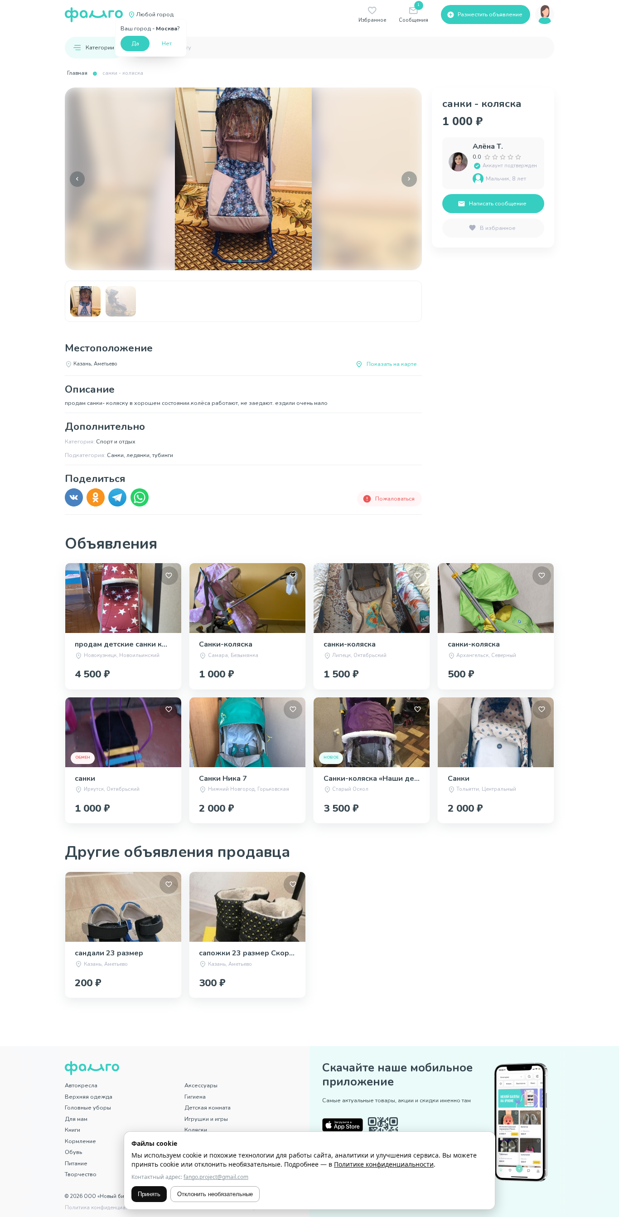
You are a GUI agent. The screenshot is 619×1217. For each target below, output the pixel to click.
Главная (77, 73)
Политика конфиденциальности (105, 1207)
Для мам (76, 1119)
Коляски (195, 1130)
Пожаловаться (395, 498)
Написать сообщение (498, 203)
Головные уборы (88, 1107)
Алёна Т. (488, 146)
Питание (76, 1163)
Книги (72, 1130)
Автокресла (81, 1085)
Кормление (80, 1141)
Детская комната (207, 1107)
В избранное (498, 228)
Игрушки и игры (206, 1119)
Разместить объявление (490, 14)
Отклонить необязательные (215, 1194)
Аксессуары (201, 1085)
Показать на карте (392, 364)
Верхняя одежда (88, 1096)
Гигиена (195, 1096)
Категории (100, 47)
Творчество (81, 1174)
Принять (149, 1194)
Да (135, 43)
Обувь (73, 1152)
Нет (167, 43)
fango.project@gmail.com (216, 1177)
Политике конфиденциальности (384, 1164)
